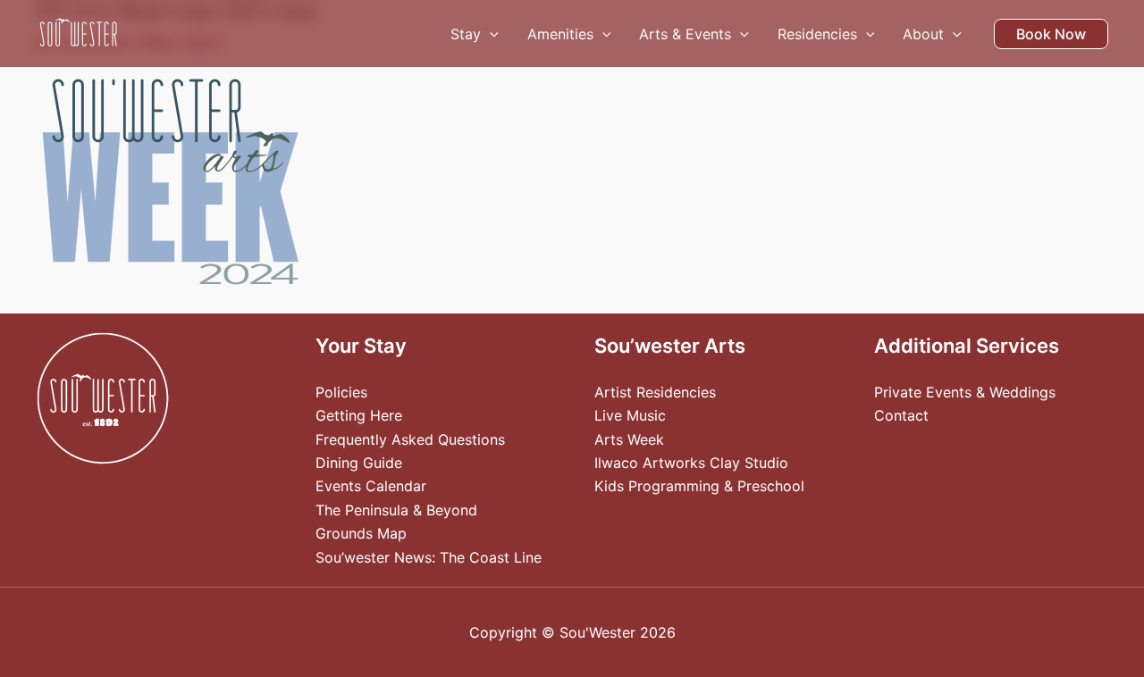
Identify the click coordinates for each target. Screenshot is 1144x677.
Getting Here (358, 415)
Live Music (630, 415)
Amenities (560, 34)
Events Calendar (370, 486)
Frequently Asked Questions (410, 439)
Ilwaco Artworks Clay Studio (691, 463)
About (923, 34)
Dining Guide (358, 463)
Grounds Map (361, 533)
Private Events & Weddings (965, 392)
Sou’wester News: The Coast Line (428, 557)
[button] (490, 34)
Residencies (817, 34)
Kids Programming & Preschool (699, 486)
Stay (465, 34)
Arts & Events (685, 34)
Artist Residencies (655, 392)
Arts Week (629, 439)
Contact (901, 415)
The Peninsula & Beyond (396, 510)
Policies (341, 392)
